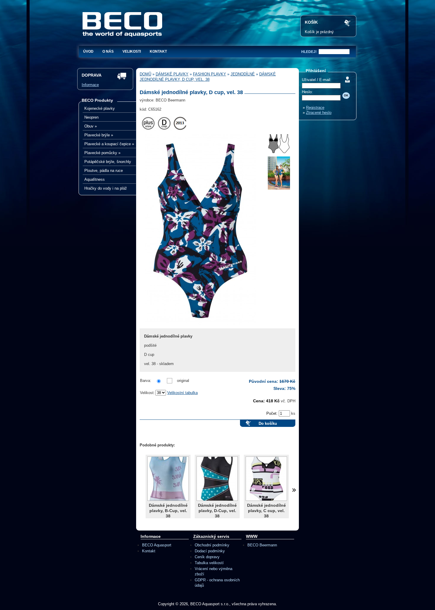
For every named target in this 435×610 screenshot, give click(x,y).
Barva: (145, 380)
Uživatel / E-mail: (316, 80)
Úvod (88, 51)
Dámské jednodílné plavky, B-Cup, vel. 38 (168, 510)
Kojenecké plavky (99, 108)
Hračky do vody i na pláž (105, 188)
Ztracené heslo (318, 112)
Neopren (91, 117)
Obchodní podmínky (212, 545)
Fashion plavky (209, 74)
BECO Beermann (262, 545)
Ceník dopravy (207, 557)
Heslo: (307, 92)
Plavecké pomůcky (102, 153)
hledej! (309, 52)
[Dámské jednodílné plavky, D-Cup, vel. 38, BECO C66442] (217, 478)
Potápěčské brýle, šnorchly (107, 161)
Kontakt (158, 51)
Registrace (315, 107)
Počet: (272, 413)
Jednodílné (243, 74)
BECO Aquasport (156, 545)
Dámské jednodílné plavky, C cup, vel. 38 (266, 510)
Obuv (90, 126)
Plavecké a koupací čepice (109, 144)
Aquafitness (94, 179)
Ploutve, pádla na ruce (103, 170)
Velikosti (132, 51)
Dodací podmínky (210, 551)
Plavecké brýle (98, 135)
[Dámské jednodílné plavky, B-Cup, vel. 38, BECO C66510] (168, 478)
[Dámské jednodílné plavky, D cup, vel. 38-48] (200, 327)
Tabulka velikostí (209, 563)
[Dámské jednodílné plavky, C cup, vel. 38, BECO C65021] (266, 478)
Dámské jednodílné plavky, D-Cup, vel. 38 (217, 510)
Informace (90, 85)
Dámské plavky (172, 74)
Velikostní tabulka (182, 392)
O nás (108, 51)
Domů (145, 74)
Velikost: (147, 392)
